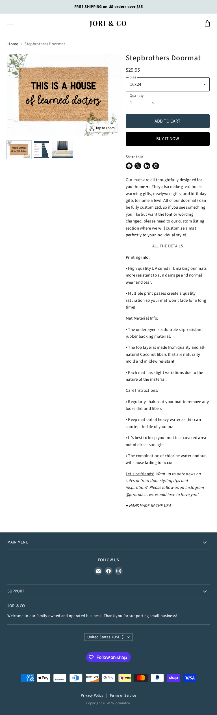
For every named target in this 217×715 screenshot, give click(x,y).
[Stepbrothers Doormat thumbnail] (19, 150)
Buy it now (167, 139)
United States (106, 637)
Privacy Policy (92, 695)
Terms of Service (123, 695)
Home (12, 44)
